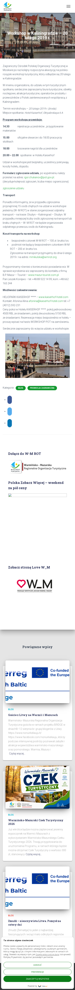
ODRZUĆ (37, 965)
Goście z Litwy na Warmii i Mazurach (33, 715)
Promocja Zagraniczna (42, 388)
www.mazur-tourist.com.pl (43, 274)
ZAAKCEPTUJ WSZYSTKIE (37, 978)
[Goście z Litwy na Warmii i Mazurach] (37, 681)
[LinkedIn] (9, 423)
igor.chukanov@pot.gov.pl (39, 177)
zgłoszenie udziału (13, 188)
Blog (20, 388)
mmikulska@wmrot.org (43, 257)
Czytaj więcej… (17, 753)
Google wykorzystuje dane (47, 954)
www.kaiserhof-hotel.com (53, 297)
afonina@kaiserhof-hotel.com (46, 301)
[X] (9, 411)
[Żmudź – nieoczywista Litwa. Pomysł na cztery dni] (37, 887)
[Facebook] (9, 400)
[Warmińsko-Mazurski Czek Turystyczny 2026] (37, 786)
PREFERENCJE (37, 971)
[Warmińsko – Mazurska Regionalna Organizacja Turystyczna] (9, 6)
